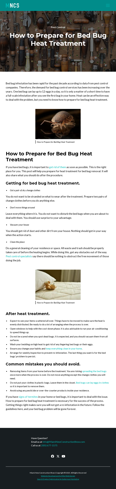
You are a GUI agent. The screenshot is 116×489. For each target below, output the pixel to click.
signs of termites (28, 396)
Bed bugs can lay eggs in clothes (92, 382)
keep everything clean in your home (64, 348)
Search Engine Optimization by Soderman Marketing (58, 479)
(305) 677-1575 (49, 445)
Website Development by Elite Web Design (58, 476)
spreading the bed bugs (94, 371)
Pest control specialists (19, 256)
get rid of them (57, 167)
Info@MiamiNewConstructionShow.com (64, 441)
